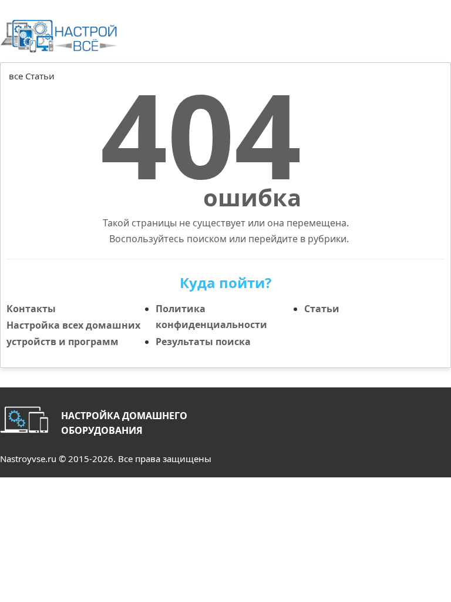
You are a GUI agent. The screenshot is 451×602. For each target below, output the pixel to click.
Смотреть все (420, 89)
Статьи (321, 308)
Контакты (31, 308)
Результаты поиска (203, 341)
